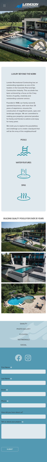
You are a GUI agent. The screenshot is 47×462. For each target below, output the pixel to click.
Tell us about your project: (11, 421)
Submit (10, 449)
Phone (3, 401)
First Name (5, 367)
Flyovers (23, 334)
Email (3, 389)
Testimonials (23, 339)
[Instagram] (28, 358)
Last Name (5, 378)
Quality (23, 323)
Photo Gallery (23, 329)
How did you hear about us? (12, 412)
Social (23, 345)
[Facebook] (18, 358)
